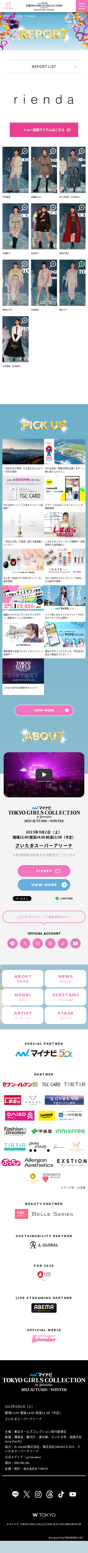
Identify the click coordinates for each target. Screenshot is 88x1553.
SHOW (18, 16)
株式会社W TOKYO (35, 1469)
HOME (6, 16)
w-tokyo (44, 1515)
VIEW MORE (44, 885)
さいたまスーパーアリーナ (44, 845)
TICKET (44, 871)
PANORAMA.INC (74, 1537)
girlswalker (33, 1457)
